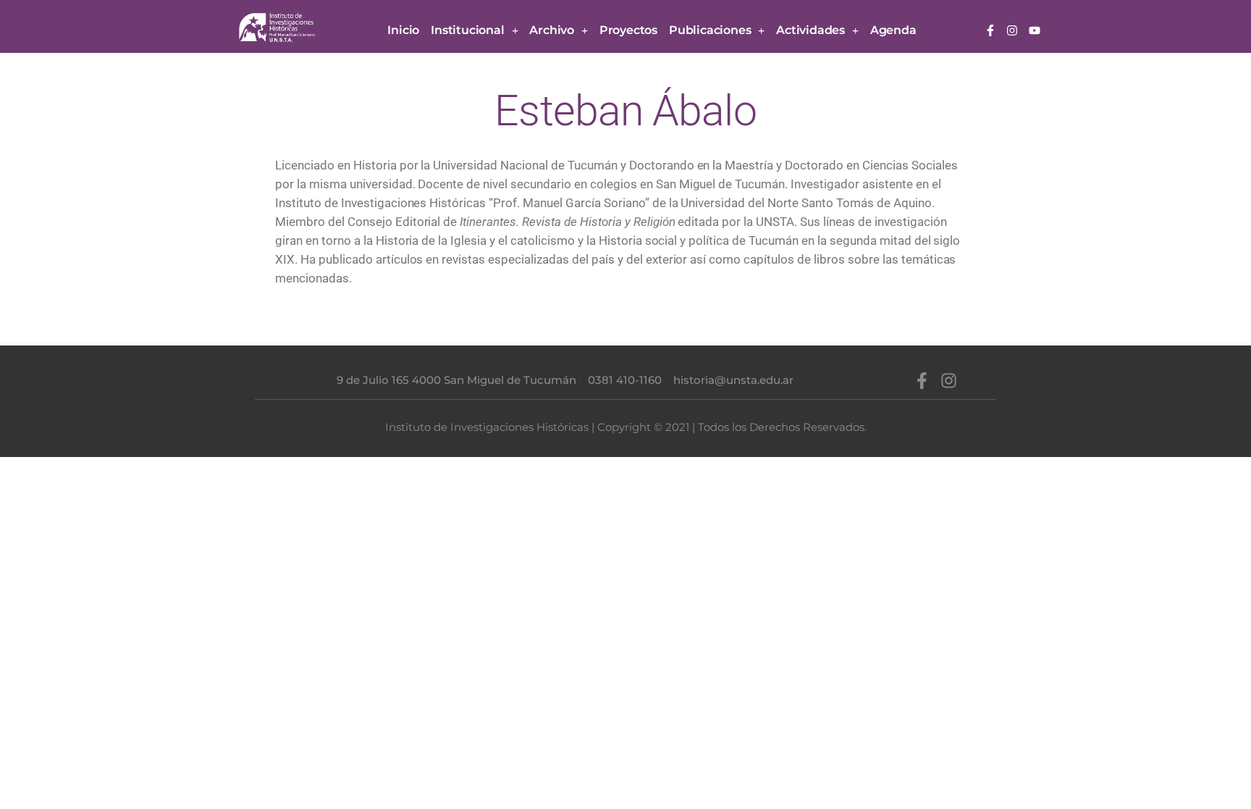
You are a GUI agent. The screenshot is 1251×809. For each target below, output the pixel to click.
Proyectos (628, 30)
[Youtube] (1034, 31)
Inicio (403, 30)
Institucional (467, 30)
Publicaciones (710, 30)
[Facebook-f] (990, 31)
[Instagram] (1012, 31)
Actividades (810, 30)
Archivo (551, 30)
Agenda (893, 30)
